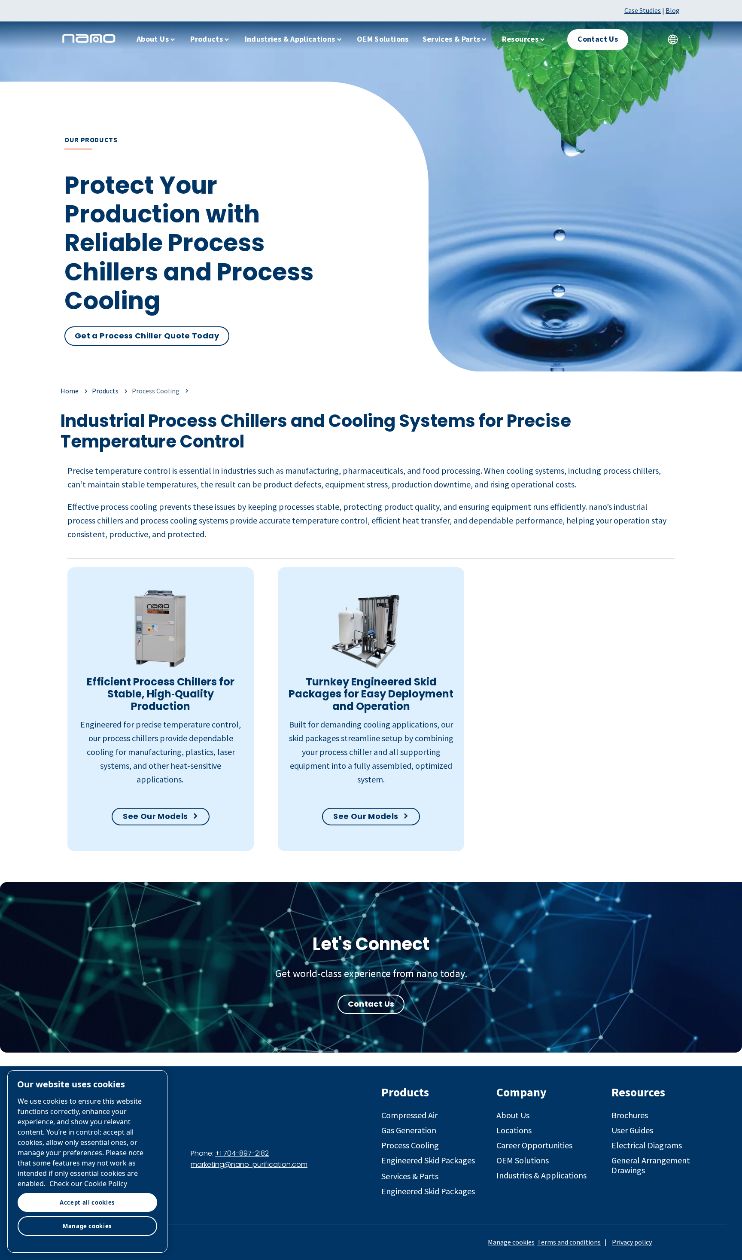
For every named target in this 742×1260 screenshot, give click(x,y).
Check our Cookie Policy (88, 1183)
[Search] (647, 39)
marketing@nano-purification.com (249, 1164)
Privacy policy (632, 1242)
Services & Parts (451, 39)
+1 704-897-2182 (242, 1153)
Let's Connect (371, 944)
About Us (153, 39)
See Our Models (155, 816)
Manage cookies (511, 1242)
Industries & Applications (290, 39)
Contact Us (371, 1003)
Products (206, 39)
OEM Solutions (383, 39)
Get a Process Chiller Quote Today (147, 335)
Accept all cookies (87, 1202)
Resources (520, 39)
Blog (673, 10)
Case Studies (642, 10)
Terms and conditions (569, 1242)
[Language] (673, 39)
